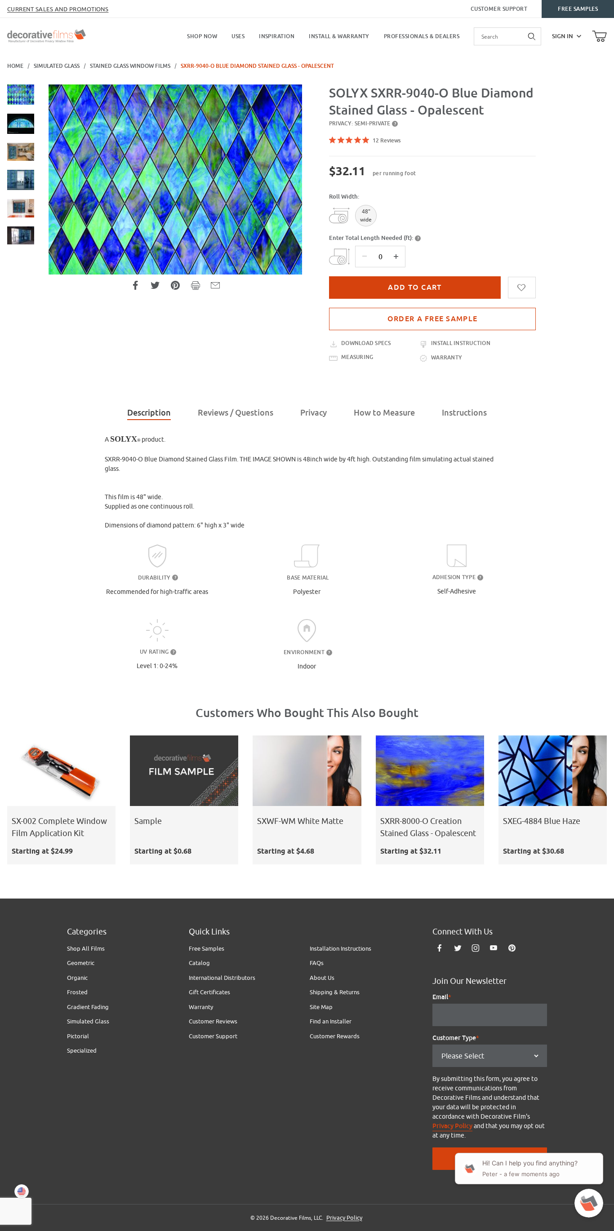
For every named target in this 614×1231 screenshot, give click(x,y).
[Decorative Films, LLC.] (46, 35)
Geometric (80, 962)
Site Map (321, 1006)
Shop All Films (86, 948)
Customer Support (499, 9)
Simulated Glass (57, 66)
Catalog (199, 962)
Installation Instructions (340, 948)
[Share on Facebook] (135, 285)
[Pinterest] (511, 948)
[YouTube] (493, 948)
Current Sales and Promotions (57, 9)
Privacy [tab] (313, 412)
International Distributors (222, 977)
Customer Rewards (335, 1036)
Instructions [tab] (464, 412)
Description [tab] (149, 412)
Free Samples (578, 9)
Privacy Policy (452, 1126)
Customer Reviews (213, 1021)
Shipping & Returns (335, 992)
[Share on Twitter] (155, 285)
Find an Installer (330, 1021)
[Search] (532, 36)
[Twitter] (457, 948)
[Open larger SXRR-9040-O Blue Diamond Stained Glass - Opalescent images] (175, 179)
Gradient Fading (88, 1006)
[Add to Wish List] (522, 287)
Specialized (82, 1050)
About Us (322, 977)
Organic (77, 977)
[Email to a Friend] (215, 285)
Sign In (562, 36)
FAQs (317, 962)
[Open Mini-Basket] (599, 36)
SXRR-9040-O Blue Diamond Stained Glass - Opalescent (257, 66)
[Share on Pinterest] (175, 285)
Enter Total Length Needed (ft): (371, 238)
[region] (20, 215)
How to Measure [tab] (384, 412)
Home (15, 66)
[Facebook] (439, 948)
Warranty (201, 1006)
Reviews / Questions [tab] (235, 412)
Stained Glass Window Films (130, 66)
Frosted (77, 992)
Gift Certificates (209, 992)
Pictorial (78, 1036)
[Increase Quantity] (396, 256)
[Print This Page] (195, 285)
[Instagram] (475, 948)
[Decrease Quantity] (365, 256)
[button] (20, 94)
